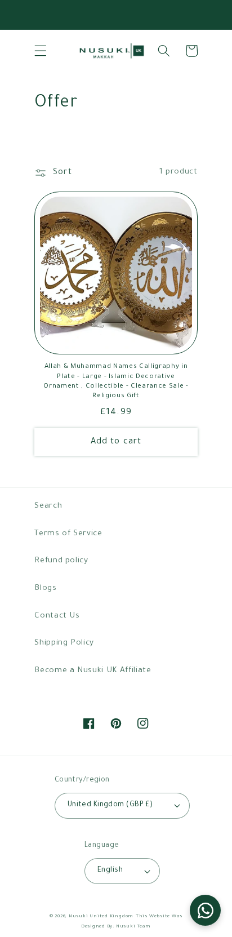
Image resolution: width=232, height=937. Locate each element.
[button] (40, 50)
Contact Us (57, 616)
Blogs (45, 588)
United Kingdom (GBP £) (110, 805)
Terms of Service (68, 534)
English (110, 870)
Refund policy (61, 561)
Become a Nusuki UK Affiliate (92, 671)
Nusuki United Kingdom (101, 916)
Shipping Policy (64, 643)
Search (48, 506)
